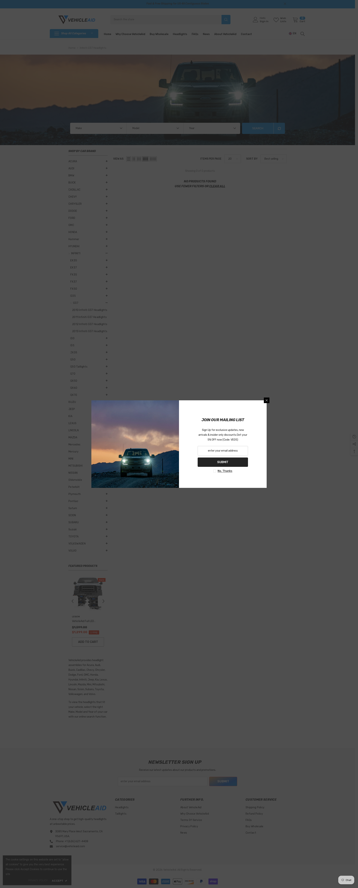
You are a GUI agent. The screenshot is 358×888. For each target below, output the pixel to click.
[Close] (266, 400)
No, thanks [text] (225, 471)
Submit (222, 462)
